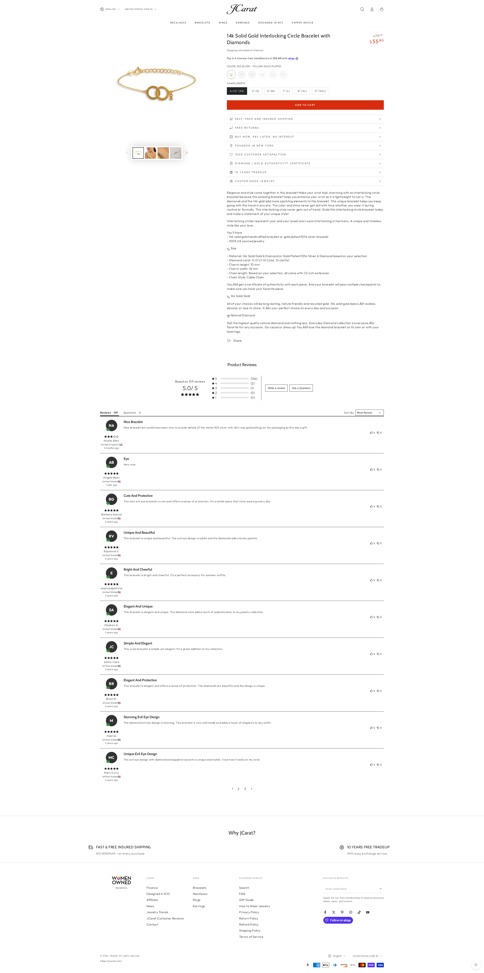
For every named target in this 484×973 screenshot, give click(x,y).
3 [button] (245, 789)
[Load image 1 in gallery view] (138, 153)
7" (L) (288, 92)
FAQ (242, 894)
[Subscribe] (381, 889)
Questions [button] (129, 412)
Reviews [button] (105, 412)
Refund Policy (249, 924)
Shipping (232, 50)
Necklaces (200, 894)
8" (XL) (304, 92)
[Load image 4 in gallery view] (175, 153)
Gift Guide (246, 900)
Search (244, 888)
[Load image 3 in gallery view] (163, 153)
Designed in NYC (158, 894)
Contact (152, 924)
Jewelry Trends (157, 912)
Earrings (199, 906)
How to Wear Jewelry (254, 906)
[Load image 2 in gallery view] (150, 153)
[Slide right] (186, 153)
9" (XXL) (322, 92)
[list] (242, 850)
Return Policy (248, 918)
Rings (197, 900)
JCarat (114, 955)
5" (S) (257, 92)
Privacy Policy (249, 912)
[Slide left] (127, 153)
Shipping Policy (250, 930)
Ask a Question (301, 388)
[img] (111, 436)
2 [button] (239, 789)
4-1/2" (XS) (237, 92)
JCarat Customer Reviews (165, 918)
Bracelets (199, 888)
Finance (152, 888)
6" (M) (272, 92)
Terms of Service (251, 937)
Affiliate (152, 900)
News (150, 906)
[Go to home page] (242, 9)
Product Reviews (242, 364)
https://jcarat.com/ (111, 961)
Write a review (276, 388)
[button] (362, 9)
